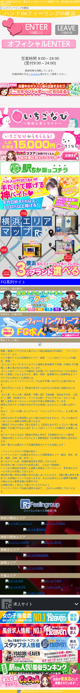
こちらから (34, 74)
